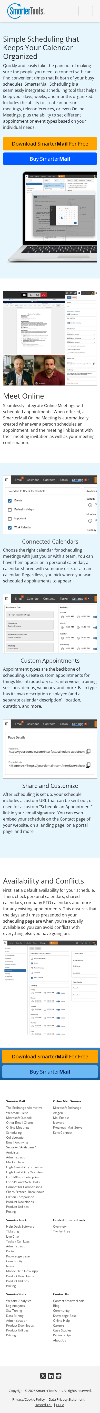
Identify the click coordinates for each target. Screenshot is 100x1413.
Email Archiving (17, 1142)
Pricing (11, 1211)
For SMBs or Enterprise (22, 1177)
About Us (59, 1340)
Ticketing (12, 1231)
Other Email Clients (20, 1122)
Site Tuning (14, 1310)
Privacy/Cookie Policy (28, 1399)
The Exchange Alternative (24, 1107)
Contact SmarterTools (68, 1301)
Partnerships (62, 1335)
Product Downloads (20, 1202)
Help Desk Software (20, 1226)
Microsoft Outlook (19, 1117)
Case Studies (62, 1330)
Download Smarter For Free (50, 143)
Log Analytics (15, 1305)
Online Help (61, 1320)
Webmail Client (17, 1113)
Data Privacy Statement (67, 1399)
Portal (10, 1251)
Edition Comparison (20, 1197)
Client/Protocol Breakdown (25, 1192)
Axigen (58, 1113)
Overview (59, 1226)
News (10, 1266)
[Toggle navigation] (85, 11)
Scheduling (14, 1132)
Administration (16, 1157)
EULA (60, 1404)
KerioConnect (62, 1132)
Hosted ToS (43, 1404)
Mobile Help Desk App (22, 1271)
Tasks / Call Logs (18, 1241)
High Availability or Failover (25, 1167)
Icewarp (58, 1122)
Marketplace (15, 1162)
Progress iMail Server (68, 1127)
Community (14, 1261)
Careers (59, 1325)
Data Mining (15, 1315)
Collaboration (15, 1137)
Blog (56, 1305)
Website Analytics (18, 1301)
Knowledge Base (18, 1256)
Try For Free (61, 1231)
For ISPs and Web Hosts (23, 1182)
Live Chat (12, 1236)
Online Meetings (17, 1127)
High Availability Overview (24, 1172)
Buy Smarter (50, 158)
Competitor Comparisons (24, 1187)
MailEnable (61, 1117)
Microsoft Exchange (67, 1107)
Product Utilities (17, 1206)
